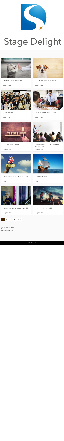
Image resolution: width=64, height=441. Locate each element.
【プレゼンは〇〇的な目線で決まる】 (46, 80)
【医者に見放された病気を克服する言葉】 (15, 208)
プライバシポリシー (5, 227)
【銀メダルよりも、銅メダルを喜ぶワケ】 (15, 176)
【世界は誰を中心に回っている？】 (45, 112)
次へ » (19, 219)
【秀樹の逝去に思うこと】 (43, 176)
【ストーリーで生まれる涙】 (43, 208)
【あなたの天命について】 (11, 112)
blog (4, 85)
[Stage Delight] (32, 25)
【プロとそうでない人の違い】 (12, 144)
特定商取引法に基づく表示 (7, 230)
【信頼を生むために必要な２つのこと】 (15, 80)
